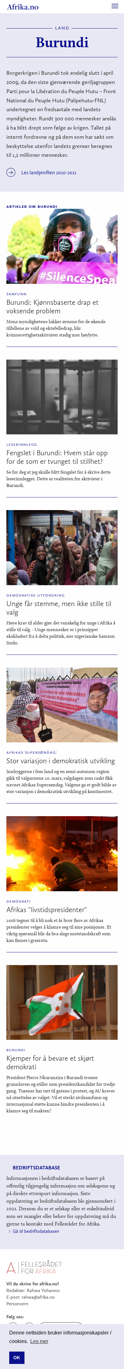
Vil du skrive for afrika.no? (32, 1284)
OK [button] (16, 1357)
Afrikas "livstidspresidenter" (46, 909)
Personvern (17, 1304)
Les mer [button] (39, 1341)
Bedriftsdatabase (36, 1168)
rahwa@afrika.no (38, 1297)
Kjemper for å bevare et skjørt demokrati (50, 1062)
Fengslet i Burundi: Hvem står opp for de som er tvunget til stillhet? (57, 457)
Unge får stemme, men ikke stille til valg (58, 608)
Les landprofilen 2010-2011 (48, 172)
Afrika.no (22, 7)
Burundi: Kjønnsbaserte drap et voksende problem (52, 306)
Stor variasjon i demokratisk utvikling (60, 760)
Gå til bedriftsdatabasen (36, 1231)
